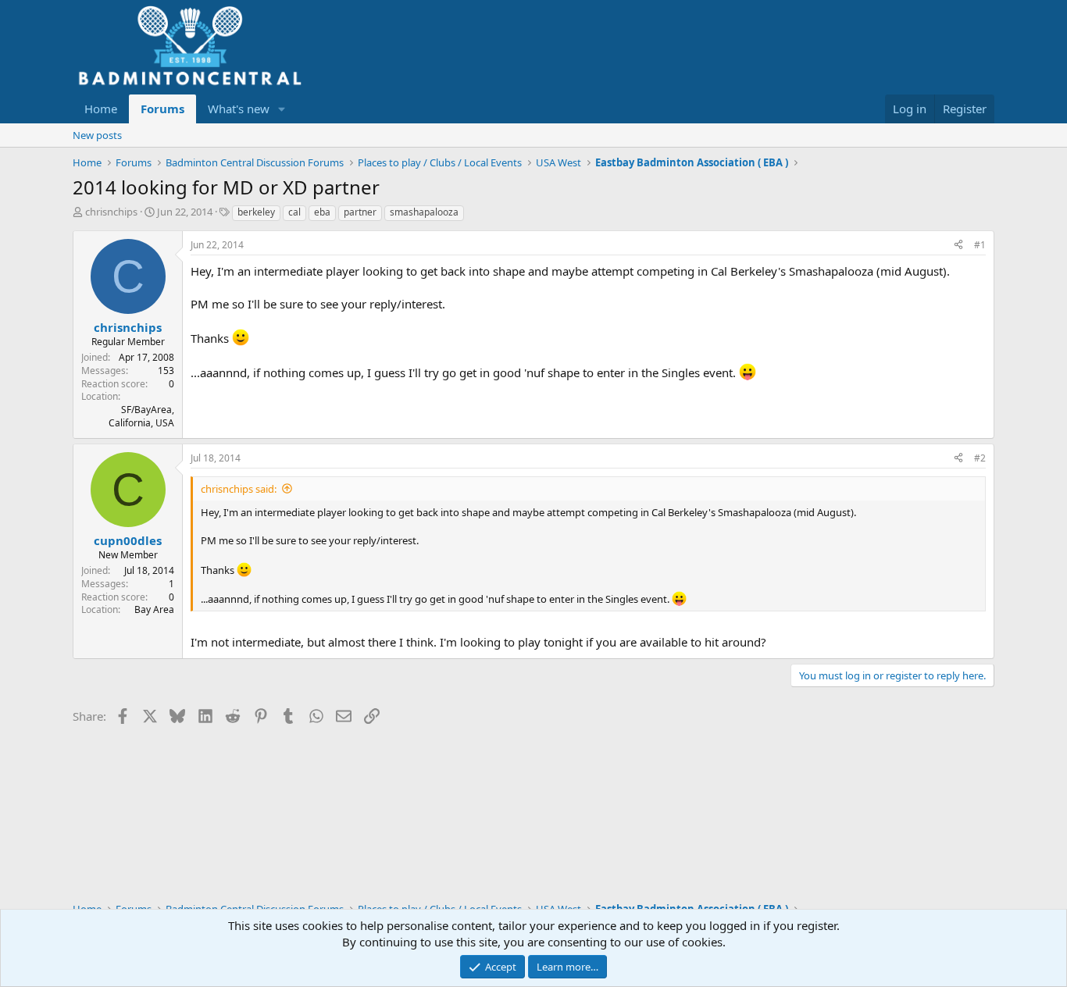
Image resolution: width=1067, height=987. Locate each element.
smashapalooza (424, 212)
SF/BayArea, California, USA (141, 416)
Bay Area (154, 609)
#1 (980, 244)
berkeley (256, 212)
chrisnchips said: (239, 489)
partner (360, 212)
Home (100, 108)
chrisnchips (111, 212)
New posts (97, 135)
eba (322, 212)
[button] (282, 108)
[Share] (958, 246)
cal (294, 212)
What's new (238, 108)
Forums (162, 108)
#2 (980, 458)
